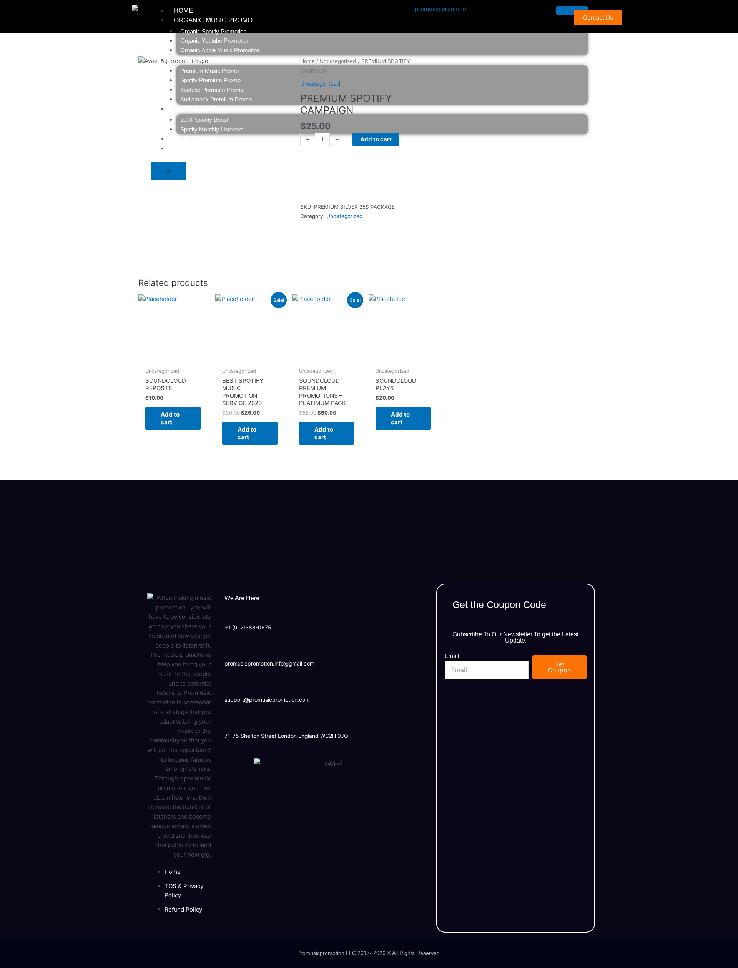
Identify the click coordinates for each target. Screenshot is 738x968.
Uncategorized (344, 216)
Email (452, 655)
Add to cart (170, 418)
